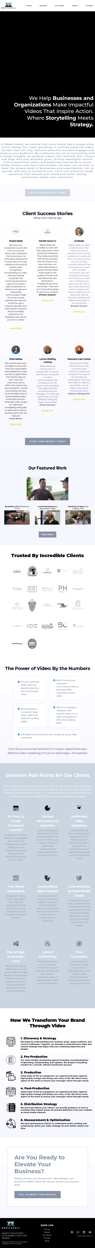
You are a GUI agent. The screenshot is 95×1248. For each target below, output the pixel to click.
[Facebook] (72, 1232)
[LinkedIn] (84, 1232)
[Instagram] (78, 1232)
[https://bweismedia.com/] (8, 5)
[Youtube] (90, 1232)
